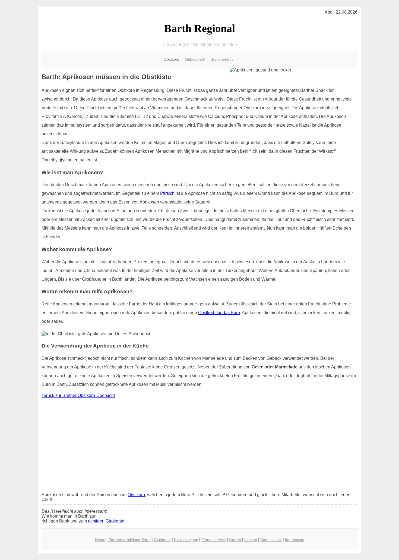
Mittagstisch (195, 59)
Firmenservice (213, 539)
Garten (235, 539)
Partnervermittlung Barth (130, 539)
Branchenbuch (223, 59)
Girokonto (162, 539)
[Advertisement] (199, 445)
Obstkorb (136, 494)
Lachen (250, 539)
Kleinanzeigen (186, 539)
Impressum (294, 539)
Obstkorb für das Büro (219, 312)
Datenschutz (271, 539)
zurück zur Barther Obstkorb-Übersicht (78, 395)
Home (100, 539)
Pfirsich (167, 193)
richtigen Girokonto (106, 521)
